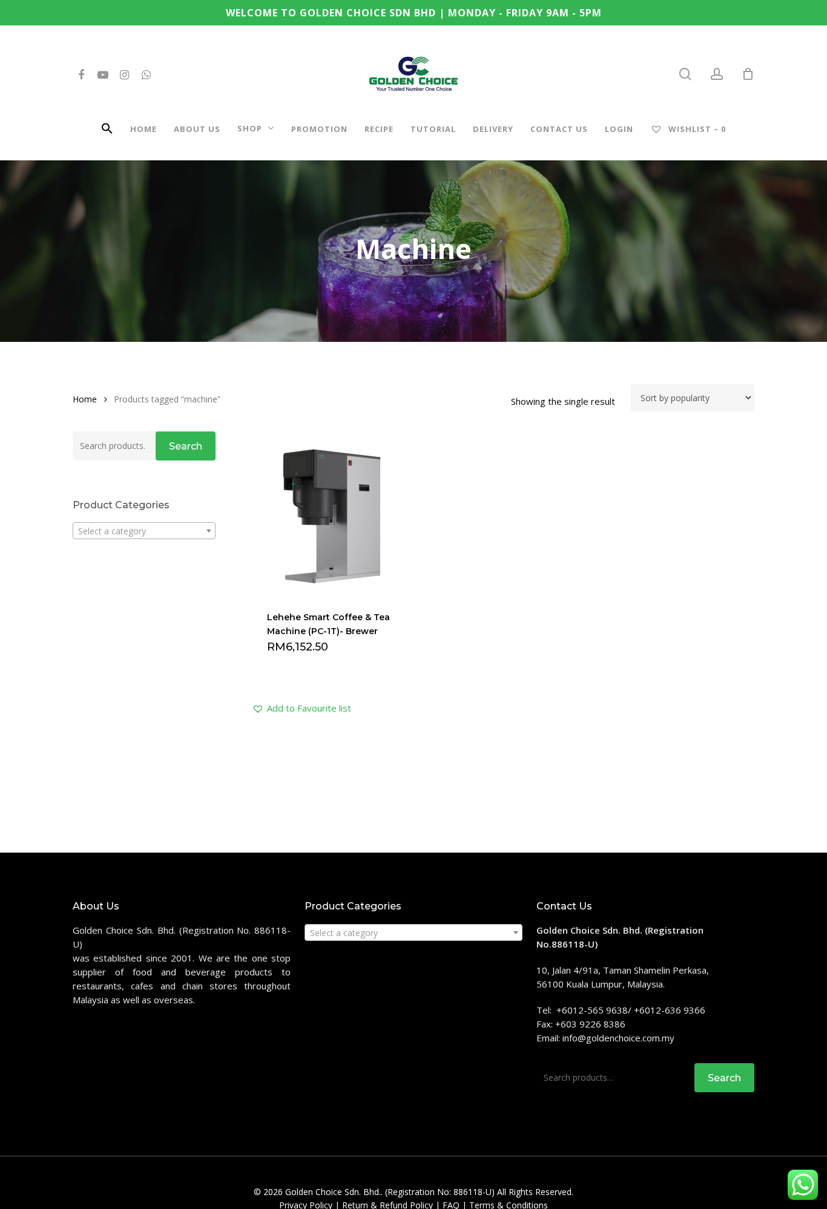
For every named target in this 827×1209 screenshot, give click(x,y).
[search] (685, 74)
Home (85, 399)
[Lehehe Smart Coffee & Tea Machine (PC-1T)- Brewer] (332, 514)
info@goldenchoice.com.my (618, 1038)
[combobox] (144, 530)
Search (185, 446)
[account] (717, 74)
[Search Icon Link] (107, 130)
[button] (301, 708)
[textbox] (144, 531)
